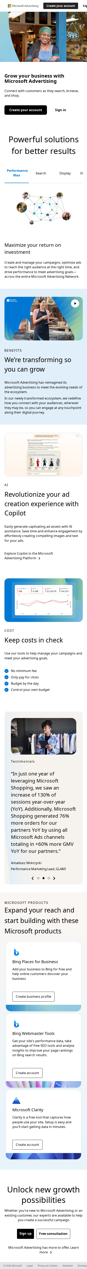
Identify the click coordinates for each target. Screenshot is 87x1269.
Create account (27, 1059)
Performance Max (17, 172)
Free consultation (53, 1219)
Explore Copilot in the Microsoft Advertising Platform (28, 555)
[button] (33, 865)
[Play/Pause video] (75, 304)
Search (41, 173)
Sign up (25, 1219)
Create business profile (33, 982)
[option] (43, 788)
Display (65, 173)
